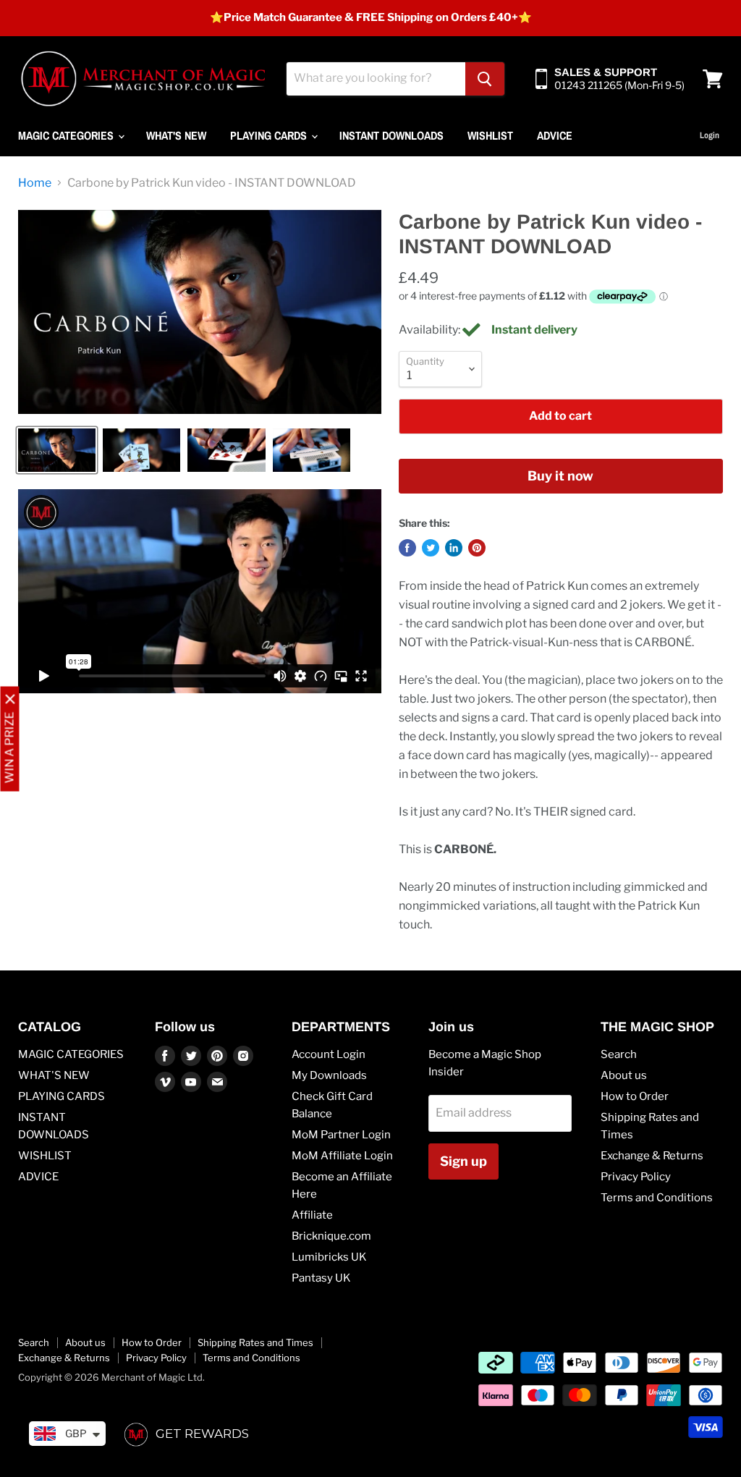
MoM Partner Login (341, 1134)
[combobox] (376, 79)
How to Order (635, 1096)
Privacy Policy (636, 1176)
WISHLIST (490, 135)
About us (624, 1075)
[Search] (484, 79)
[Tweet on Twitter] (430, 547)
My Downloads (329, 1075)
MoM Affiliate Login (342, 1155)
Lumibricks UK (329, 1257)
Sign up (463, 1161)
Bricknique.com (331, 1236)
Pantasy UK (321, 1278)
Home (34, 183)
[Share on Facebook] (407, 547)
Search (619, 1054)
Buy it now (560, 475)
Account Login (328, 1054)
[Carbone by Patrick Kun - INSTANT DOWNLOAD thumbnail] (57, 450)
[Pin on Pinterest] (477, 547)
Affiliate (312, 1215)
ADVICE (554, 135)
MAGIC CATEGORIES (67, 135)
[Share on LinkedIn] (453, 547)
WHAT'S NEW (176, 135)
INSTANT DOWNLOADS (391, 135)
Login (709, 135)
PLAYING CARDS (270, 135)
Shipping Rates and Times (255, 1342)
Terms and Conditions (657, 1197)
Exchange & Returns (652, 1155)
